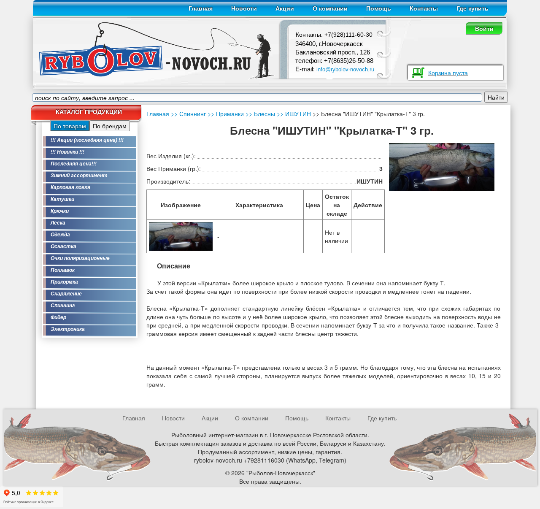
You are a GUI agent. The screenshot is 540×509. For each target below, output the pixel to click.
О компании (330, 8)
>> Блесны (259, 113)
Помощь (378, 8)
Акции (284, 8)
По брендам (110, 126)
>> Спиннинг (188, 113)
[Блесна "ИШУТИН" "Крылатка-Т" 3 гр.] (181, 235)
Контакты (424, 8)
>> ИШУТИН (293, 113)
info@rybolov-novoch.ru (345, 69)
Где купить (472, 8)
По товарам (70, 126)
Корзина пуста (448, 72)
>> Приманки (225, 113)
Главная (201, 8)
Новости (244, 8)
